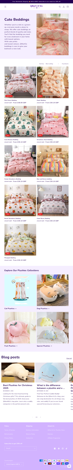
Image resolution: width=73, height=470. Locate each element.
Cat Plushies (9, 309)
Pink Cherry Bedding (10, 100)
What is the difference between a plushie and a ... (51, 386)
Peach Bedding (41, 100)
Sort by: (41, 64)
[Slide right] (40, 417)
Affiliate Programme (54, 438)
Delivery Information (32, 430)
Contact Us (29, 438)
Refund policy (8, 434)
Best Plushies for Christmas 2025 (17, 386)
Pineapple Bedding (10, 258)
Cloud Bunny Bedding (43, 218)
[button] (5, 7)
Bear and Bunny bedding (44, 179)
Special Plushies (43, 346)
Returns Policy (30, 434)
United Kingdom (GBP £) (13, 464)
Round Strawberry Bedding (12, 218)
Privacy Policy (8, 438)
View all (69, 358)
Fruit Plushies (9, 346)
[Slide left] (33, 417)
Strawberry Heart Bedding (44, 139)
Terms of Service (9, 430)
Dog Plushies (42, 309)
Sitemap (50, 434)
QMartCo (66, 467)
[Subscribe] (34, 448)
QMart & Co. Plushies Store (56, 430)
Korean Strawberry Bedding (12, 179)
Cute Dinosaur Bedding (11, 139)
